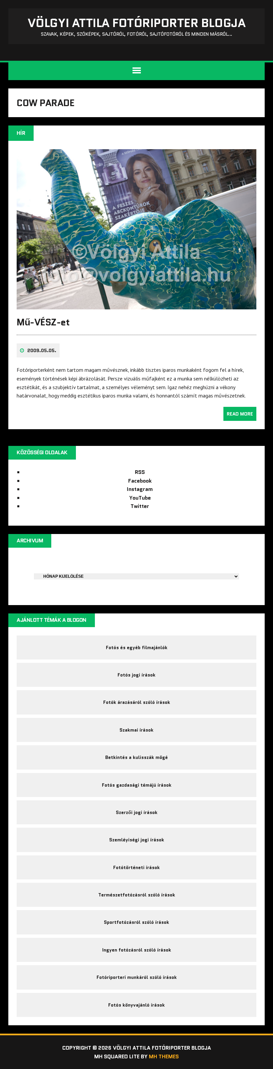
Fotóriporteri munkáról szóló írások (137, 977)
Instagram (140, 489)
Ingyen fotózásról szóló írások (136, 950)
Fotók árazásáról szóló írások (136, 702)
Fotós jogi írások (136, 675)
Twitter (140, 506)
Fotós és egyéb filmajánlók (136, 647)
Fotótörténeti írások (136, 867)
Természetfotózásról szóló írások (136, 894)
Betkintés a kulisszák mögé (136, 757)
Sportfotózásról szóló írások (136, 922)
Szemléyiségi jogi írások (136, 839)
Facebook (140, 481)
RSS (140, 472)
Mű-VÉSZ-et (43, 322)
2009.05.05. (41, 350)
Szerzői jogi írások (136, 812)
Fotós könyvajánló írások (136, 1005)
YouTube (140, 498)
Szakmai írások (136, 730)
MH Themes (164, 1056)
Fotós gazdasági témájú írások (136, 785)
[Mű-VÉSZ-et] (136, 304)
